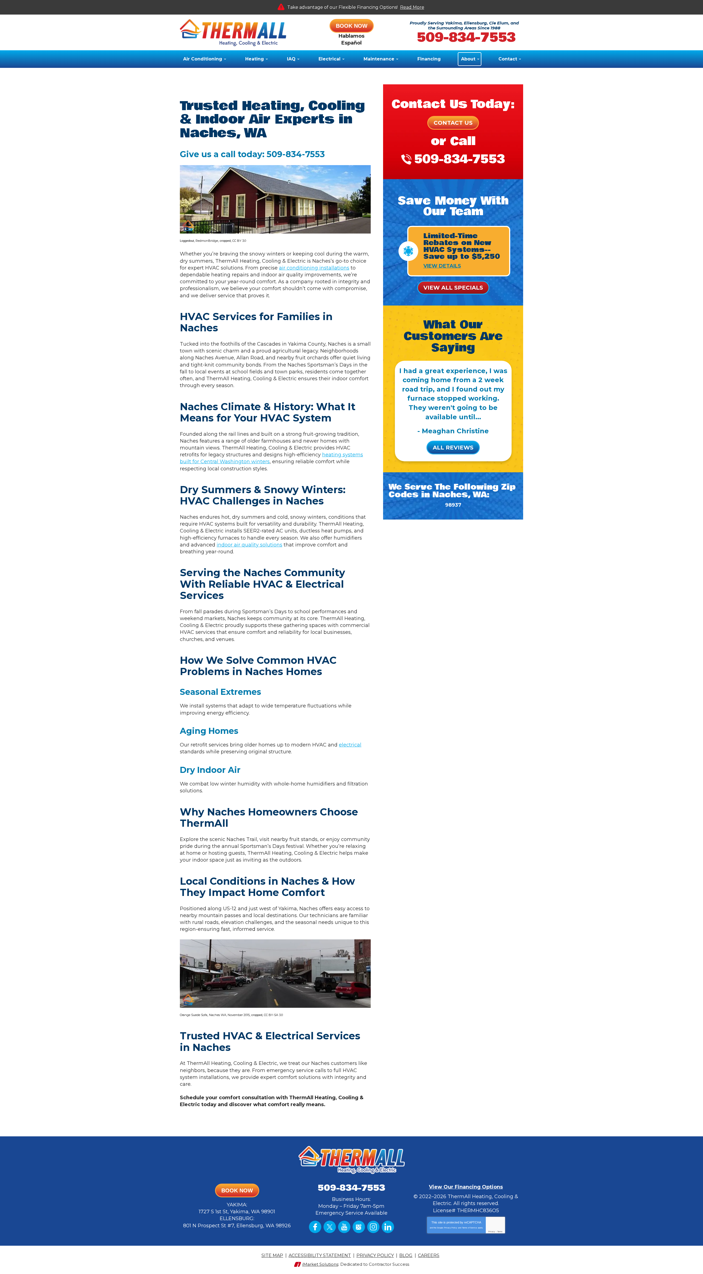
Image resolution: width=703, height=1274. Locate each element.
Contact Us (453, 123)
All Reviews (453, 447)
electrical (350, 745)
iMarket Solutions (320, 1264)
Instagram (373, 1227)
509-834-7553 (466, 37)
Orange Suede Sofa (193, 1015)
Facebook (315, 1227)
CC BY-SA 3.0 (273, 1015)
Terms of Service (469, 1228)
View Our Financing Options (466, 1187)
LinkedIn (388, 1227)
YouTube (344, 1227)
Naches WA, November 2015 (229, 1015)
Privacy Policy (450, 1228)
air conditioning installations (314, 268)
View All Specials (453, 287)
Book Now (351, 26)
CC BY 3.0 (239, 241)
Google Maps (359, 1227)
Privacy (491, 1232)
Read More (412, 7)
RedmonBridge (207, 241)
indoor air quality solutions (249, 545)
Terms (500, 1232)
